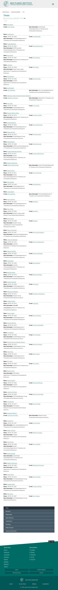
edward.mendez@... (38, 344)
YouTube (33, 559)
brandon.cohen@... (37, 115)
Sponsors (6, 564)
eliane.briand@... (37, 79)
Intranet (41, 572)
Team (7, 508)
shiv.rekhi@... (36, 363)
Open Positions (10, 518)
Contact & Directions (11, 531)
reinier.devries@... (37, 134)
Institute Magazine (41, 569)
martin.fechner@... (37, 173)
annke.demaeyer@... (38, 125)
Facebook (33, 554)
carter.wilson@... (37, 477)
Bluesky (33, 552)
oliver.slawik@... (37, 444)
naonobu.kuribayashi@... (39, 294)
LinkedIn (33, 550)
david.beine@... (11, 27)
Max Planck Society (17, 572)
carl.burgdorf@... (11, 90)
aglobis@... (35, 201)
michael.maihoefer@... (38, 325)
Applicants (6, 552)
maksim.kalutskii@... (38, 253)
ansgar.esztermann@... (38, 153)
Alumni (5, 550)
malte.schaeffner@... (38, 383)
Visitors (6, 566)
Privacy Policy (22, 584)
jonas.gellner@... (11, 194)
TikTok (32, 557)
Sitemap (34, 584)
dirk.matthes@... (37, 335)
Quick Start (7, 547)
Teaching (8, 524)
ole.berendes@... (37, 36)
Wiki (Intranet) (10, 527)
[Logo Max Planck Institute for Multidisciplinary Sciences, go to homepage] (27, 4)
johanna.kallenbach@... (39, 242)
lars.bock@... (36, 67)
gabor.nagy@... (36, 354)
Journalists (6, 554)
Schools (6, 559)
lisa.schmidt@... (37, 404)
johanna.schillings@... (38, 394)
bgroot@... (35, 221)
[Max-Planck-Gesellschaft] (22, 580)
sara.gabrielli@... (37, 184)
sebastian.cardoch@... (13, 98)
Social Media (33, 547)
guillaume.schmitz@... (13, 415)
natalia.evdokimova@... (13, 165)
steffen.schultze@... (38, 432)
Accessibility (46, 584)
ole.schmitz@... (37, 423)
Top (52, 541)
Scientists (6, 557)
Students (6, 562)
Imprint (11, 584)
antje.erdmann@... (37, 144)
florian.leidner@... (37, 315)
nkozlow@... (36, 284)
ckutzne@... (36, 303)
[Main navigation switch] (53, 4)
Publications (9, 514)
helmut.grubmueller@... (38, 232)
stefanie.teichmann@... (38, 465)
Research (8, 511)
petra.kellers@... (37, 263)
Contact (16, 569)
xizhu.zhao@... (36, 496)
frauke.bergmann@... (38, 46)
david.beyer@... (37, 57)
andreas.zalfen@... (37, 486)
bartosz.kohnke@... (37, 274)
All (24, 18)
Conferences (9, 521)
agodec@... (35, 211)
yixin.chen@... (36, 105)
